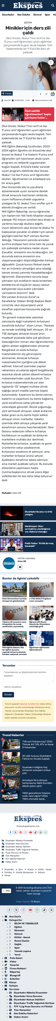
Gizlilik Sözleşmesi (25, 872)
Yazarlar (14, 965)
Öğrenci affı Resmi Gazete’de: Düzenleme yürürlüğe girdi (39, 624)
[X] (15, 832)
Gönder (8, 694)
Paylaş (8, 93)
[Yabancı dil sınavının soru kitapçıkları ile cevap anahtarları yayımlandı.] (14, 613)
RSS (7, 891)
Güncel (37, 14)
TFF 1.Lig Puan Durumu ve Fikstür (33, 1006)
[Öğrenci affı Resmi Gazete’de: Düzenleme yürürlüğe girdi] (41, 613)
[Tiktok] (35, 832)
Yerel (17, 954)
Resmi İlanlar (21, 940)
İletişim (41, 872)
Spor (47, 14)
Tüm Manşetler (13, 856)
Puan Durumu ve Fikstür (17, 853)
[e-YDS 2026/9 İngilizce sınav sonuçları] (41, 589)
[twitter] (16, 910)
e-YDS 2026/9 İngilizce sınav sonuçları (40, 600)
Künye (7, 875)
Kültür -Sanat (22, 937)
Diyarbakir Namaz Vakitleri (18, 846)
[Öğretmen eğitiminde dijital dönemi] (41, 638)
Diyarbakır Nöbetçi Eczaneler (19, 840)
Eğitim (28, 22)
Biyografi (14, 975)
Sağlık (17, 944)
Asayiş (30, 869)
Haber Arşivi (11, 862)
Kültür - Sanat (44, 869)
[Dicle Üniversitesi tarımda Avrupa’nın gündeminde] (14, 589)
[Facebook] (10, 832)
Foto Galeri (15, 958)
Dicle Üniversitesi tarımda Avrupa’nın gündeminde (14, 600)
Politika (8, 872)
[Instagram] (25, 832)
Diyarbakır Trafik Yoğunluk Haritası (22, 849)
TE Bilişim (35, 901)
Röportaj (14, 972)
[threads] (51, 910)
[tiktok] (44, 910)
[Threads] (40, 832)
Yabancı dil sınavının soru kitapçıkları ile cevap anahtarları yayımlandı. (14, 624)
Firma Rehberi (17, 968)
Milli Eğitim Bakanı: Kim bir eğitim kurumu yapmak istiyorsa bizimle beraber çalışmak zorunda (14, 650)
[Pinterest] (20, 832)
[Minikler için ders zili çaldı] (28, 73)
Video (12, 961)
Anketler (14, 978)
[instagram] (23, 910)
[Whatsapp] (45, 832)
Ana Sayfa (15, 916)
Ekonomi (19, 930)
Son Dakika (23, 14)
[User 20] (8, 563)
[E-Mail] (20, 567)
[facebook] (9, 910)
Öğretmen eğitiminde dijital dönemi (39, 648)
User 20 (7, 100)
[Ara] (52, 5)
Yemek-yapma (22, 951)
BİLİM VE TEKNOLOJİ (26, 923)
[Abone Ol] (52, 93)
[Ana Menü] (3, 5)
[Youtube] (30, 832)
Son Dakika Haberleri (15, 859)
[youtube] (30, 910)
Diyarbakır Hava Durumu (17, 843)
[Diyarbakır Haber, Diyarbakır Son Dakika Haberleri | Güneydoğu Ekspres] (28, 5)
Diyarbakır (8, 14)
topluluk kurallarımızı (29, 704)
